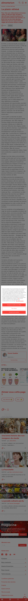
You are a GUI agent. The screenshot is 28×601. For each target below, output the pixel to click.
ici (18, 298)
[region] (14, 300)
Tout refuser (14, 308)
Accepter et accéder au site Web (14, 304)
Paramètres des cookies (14, 312)
